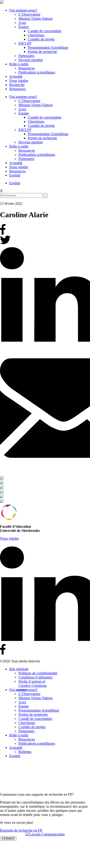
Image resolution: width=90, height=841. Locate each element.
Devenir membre (30, 60)
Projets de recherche (42, 52)
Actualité (15, 76)
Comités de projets (41, 39)
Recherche (17, 85)
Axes (22, 23)
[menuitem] (14, 175)
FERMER (8, 838)
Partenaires (26, 56)
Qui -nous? (23, 690)
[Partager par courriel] (45, 408)
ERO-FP (24, 43)
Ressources (26, 68)
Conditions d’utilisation (35, 677)
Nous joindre (18, 81)
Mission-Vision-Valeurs (35, 18)
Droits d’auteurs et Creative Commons (32, 683)
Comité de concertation (44, 31)
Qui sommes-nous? (23, 10)
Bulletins (24, 752)
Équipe (23, 27)
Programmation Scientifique (48, 47)
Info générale (18, 669)
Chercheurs (36, 35)
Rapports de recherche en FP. (21, 830)
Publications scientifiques (36, 72)
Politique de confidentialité (37, 673)
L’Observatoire (29, 14)
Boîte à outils (18, 64)
